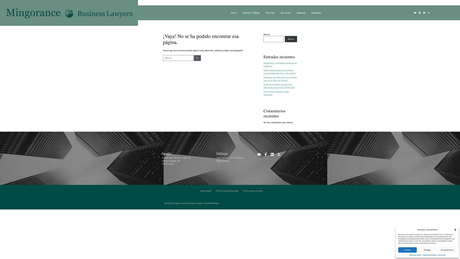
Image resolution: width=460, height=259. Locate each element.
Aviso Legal (442, 255)
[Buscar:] (178, 58)
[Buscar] (197, 58)
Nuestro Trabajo (251, 13)
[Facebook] (424, 13)
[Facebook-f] (265, 154)
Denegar (427, 250)
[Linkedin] (420, 13)
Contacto (316, 13)
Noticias (270, 13)
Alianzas (301, 13)
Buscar (267, 34)
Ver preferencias (447, 250)
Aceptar (407, 250)
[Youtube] (415, 13)
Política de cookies (415, 255)
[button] (455, 230)
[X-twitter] (429, 13)
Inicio (234, 13)
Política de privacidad (430, 255)
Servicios (286, 13)
